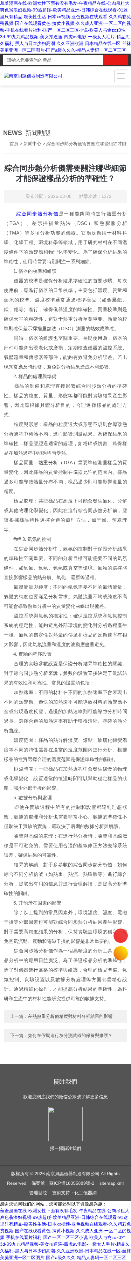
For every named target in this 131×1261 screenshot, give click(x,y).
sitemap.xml (112, 1183)
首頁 (14, 143)
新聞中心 (32, 143)
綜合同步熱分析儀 (37, 213)
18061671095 (121, 936)
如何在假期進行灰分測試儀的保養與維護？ (70, 1035)
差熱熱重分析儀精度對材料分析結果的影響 (70, 1016)
